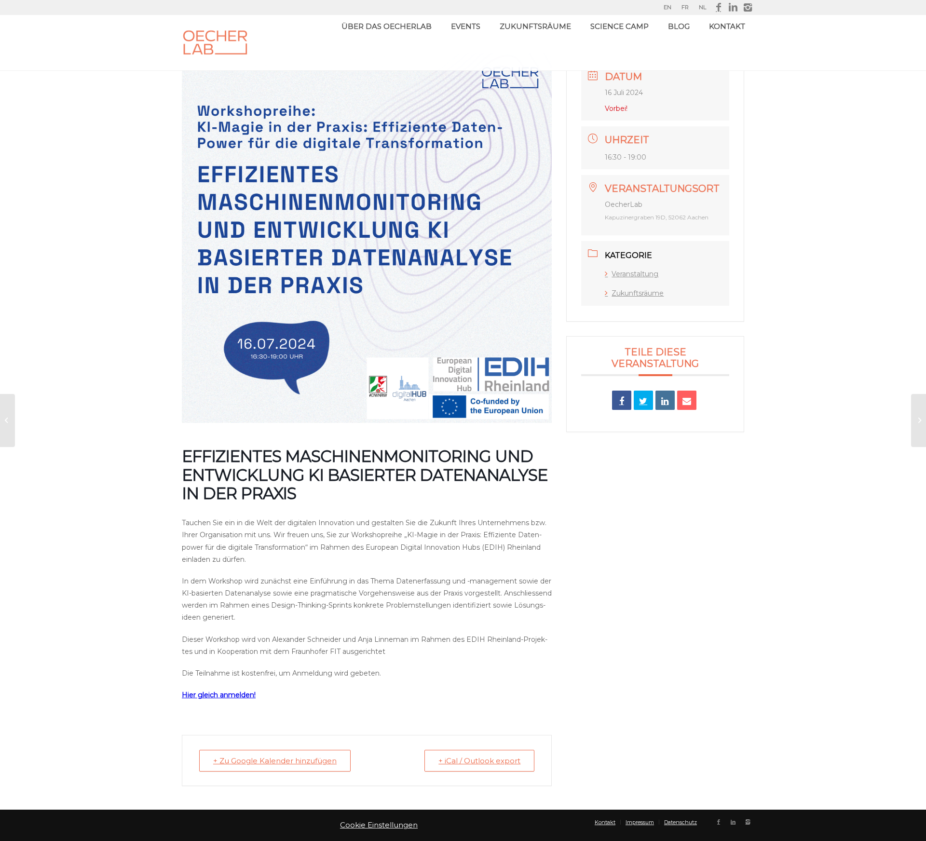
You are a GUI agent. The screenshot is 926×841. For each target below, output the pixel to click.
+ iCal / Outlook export (479, 760)
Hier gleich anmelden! (219, 695)
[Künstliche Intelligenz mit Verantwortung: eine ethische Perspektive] (918, 420)
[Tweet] (643, 400)
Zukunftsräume (638, 293)
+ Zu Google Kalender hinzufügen (275, 760)
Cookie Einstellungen (379, 824)
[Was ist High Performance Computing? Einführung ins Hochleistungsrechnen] (7, 420)
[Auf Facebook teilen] (621, 400)
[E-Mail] (686, 400)
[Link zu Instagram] (747, 7)
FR (685, 7)
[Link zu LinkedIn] (733, 7)
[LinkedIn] (665, 400)
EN (667, 7)
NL (702, 7)
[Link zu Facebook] (718, 7)
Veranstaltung (635, 274)
